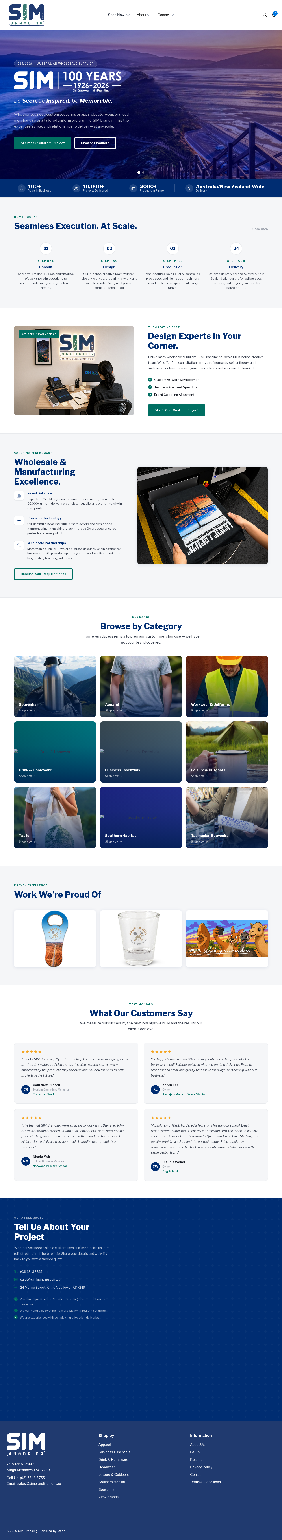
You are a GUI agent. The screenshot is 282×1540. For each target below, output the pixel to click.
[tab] (139, 172)
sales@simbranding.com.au (40, 1279)
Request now (141, 119)
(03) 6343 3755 (31, 1271)
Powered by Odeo (52, 1531)
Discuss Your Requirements (43, 574)
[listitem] (55, 686)
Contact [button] (164, 15)
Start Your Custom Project (177, 410)
